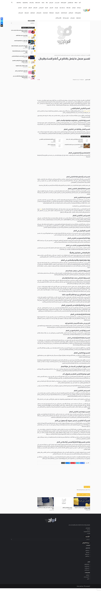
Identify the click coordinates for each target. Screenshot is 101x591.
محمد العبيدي (87, 79)
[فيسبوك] (2, 18)
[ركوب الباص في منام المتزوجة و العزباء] (31, 42)
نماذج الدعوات (45, 12)
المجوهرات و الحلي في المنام (75, 55)
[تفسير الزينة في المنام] (59, 146)
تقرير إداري (51, 2)
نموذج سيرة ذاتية (66, 17)
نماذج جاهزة (27, 12)
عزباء (41, 209)
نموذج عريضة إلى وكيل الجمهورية (21, 65)
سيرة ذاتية (79, 7)
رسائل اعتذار (31, 2)
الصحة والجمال (87, 566)
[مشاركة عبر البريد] (2, 25)
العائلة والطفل (86, 564)
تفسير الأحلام (58, 17)
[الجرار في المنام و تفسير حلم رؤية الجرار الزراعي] (31, 57)
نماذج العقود (32, 12)
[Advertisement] (63, 69)
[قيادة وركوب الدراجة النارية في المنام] (31, 72)
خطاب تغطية (37, 2)
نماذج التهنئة (51, 12)
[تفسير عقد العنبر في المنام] (63, 501)
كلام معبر (20, 7)
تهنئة (47, 2)
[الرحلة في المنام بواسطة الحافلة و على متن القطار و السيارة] (31, 77)
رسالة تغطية (19, 2)
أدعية (80, 2)
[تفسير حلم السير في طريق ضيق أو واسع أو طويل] (31, 52)
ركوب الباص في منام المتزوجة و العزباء (20, 40)
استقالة (76, 2)
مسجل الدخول (83, 489)
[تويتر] (2, 21)
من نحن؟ (88, 529)
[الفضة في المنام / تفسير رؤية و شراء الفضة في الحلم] (45, 501)
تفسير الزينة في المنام (51, 144)
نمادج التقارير (71, 12)
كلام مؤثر (30, 7)
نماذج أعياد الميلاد (64, 12)
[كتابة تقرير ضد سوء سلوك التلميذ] (31, 37)
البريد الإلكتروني (70, 2)
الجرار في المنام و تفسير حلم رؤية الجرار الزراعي (19, 56)
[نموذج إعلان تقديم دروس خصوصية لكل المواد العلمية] (31, 47)
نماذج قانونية (78, 17)
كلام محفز (25, 7)
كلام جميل (51, 7)
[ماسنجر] (2, 23)
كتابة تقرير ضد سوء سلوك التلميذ (21, 35)
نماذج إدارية (57, 12)
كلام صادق (35, 7)
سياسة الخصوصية (87, 531)
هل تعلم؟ (87, 552)
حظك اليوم (87, 556)
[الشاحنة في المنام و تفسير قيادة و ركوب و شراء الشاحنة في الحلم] (31, 32)
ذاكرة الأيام (87, 550)
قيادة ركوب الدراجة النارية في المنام (21, 70)
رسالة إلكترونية (25, 2)
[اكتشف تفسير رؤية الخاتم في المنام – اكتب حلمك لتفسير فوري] (87, 140)
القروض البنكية (63, 2)
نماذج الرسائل (38, 12)
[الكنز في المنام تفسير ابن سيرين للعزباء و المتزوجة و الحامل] (87, 146)
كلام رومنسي (41, 7)
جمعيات (43, 2)
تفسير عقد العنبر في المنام (67, 507)
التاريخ (88, 578)
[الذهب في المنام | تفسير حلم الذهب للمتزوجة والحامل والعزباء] (82, 501)
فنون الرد (56, 7)
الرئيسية (88, 55)
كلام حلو (46, 7)
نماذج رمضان (20, 12)
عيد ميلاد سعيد (62, 7)
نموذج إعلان (72, 17)
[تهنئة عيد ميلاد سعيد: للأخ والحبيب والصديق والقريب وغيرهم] (31, 62)
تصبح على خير (57, 2)
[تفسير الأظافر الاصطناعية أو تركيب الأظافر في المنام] (59, 140)
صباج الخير (74, 7)
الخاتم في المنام (87, 111)
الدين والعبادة (87, 568)
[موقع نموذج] (86, 10)
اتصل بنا (88, 533)
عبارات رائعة (68, 7)
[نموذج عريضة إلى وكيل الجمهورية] (31, 67)
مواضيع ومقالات (78, 12)
